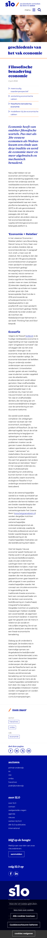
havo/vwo (14, 722)
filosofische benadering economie (21, 105)
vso (9, 775)
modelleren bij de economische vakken (24, 113)
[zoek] (39, 9)
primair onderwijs (16, 768)
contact (11, 807)
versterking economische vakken (22, 97)
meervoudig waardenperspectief (19, 90)
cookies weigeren (24, 933)
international (14, 828)
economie (14, 737)
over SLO (12, 803)
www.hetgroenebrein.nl (24, 513)
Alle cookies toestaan (24, 916)
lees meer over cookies (24, 910)
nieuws (11, 817)
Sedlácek (29, 336)
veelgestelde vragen (17, 810)
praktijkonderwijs (16, 786)
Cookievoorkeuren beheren (24, 925)
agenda (11, 814)
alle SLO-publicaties (17, 825)
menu (28, 10)
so (9, 771)
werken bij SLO (15, 821)
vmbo (12, 727)
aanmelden (17, 855)
